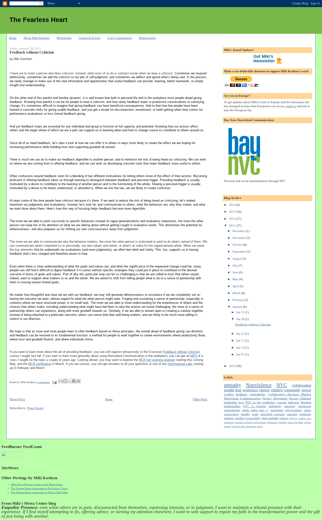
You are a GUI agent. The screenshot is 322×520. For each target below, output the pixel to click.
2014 (232, 205)
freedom (306, 402)
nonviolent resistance (272, 414)
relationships (232, 406)
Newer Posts (17, 399)
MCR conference (39, 364)
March (236, 293)
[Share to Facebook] (74, 381)
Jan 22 (240, 333)
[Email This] (60, 381)
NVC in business (254, 406)
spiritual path (238, 426)
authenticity (275, 406)
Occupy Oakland (300, 398)
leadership (230, 402)
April (236, 286)
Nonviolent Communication (242, 398)
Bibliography (147, 38)
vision (260, 426)
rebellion (239, 418)
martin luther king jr (255, 410)
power (306, 390)
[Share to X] (69, 381)
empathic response (243, 422)
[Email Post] (54, 382)
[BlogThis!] (65, 381)
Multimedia (64, 38)
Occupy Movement (274, 398)
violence (283, 418)
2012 (232, 218)
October (237, 244)
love (241, 402)
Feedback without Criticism (32, 52)
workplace (250, 390)
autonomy (289, 406)
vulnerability (257, 394)
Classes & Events (89, 38)
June (235, 272)
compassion (304, 406)
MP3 (193, 356)
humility (245, 414)
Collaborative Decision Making (289, 394)
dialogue (293, 402)
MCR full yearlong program (157, 360)
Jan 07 (240, 354)
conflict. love (304, 418)
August (237, 258)
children (277, 390)
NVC (282, 385)
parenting (292, 414)
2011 (232, 225)
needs (255, 414)
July (235, 265)
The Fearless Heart (38, 19)
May (235, 279)
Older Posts (200, 399)
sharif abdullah (269, 418)
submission (250, 426)
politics (307, 422)
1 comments (43, 382)
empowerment (259, 422)
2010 (232, 366)
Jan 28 (240, 319)
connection (229, 422)
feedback (241, 394)
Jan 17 (240, 340)
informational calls (180, 364)
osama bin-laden (295, 422)
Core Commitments (119, 38)
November (239, 238)
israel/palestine (232, 410)
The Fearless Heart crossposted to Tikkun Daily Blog (39, 492)
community (292, 390)
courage (282, 402)
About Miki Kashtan (36, 38)
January (237, 307)
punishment (276, 410)
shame (307, 410)
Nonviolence (259, 385)
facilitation (272, 422)
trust (238, 390)
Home (13, 38)
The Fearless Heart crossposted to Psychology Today (39, 488)
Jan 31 (240, 312)
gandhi (229, 390)
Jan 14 (240, 347)
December (239, 231)
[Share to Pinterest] (78, 381)
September (239, 251)
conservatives (231, 414)
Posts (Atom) (35, 408)
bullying (293, 418)
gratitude (282, 422)
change (264, 390)
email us (291, 106)
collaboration (301, 385)
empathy (232, 385)
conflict (229, 394)
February (238, 300)
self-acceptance (293, 410)
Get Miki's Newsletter (264, 58)
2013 (232, 211)
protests (227, 426)
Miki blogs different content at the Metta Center (37, 484)
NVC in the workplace (260, 402)
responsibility (252, 418)
